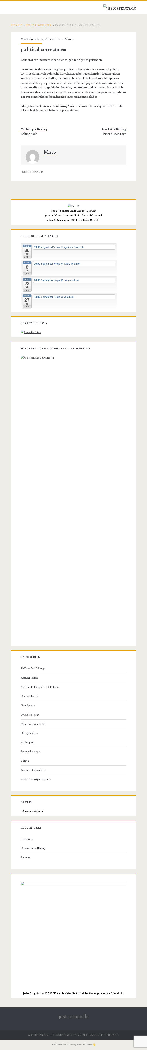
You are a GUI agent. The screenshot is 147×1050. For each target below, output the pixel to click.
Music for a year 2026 (33, 724)
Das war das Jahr (30, 696)
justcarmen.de (73, 1016)
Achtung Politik (29, 677)
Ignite (70, 1035)
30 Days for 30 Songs (33, 668)
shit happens (38, 25)
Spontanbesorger (30, 751)
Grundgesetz (28, 705)
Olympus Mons (29, 733)
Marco (69, 39)
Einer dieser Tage (114, 134)
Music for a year (30, 714)
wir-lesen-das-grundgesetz (36, 779)
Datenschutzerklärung (33, 848)
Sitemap (25, 857)
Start (16, 25)
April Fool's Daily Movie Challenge (40, 687)
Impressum (27, 839)
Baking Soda (29, 134)
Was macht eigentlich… (33, 770)
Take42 (25, 760)
